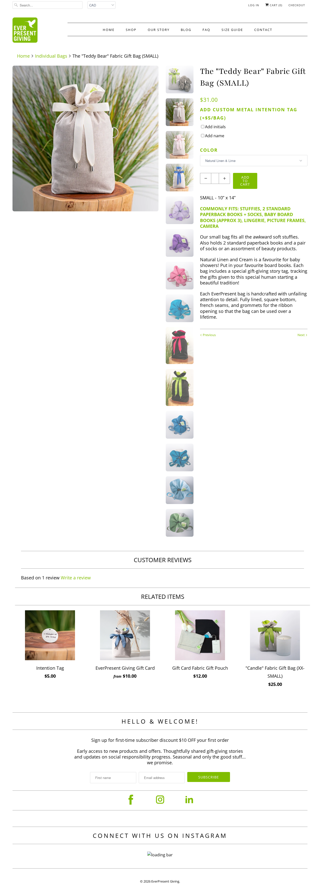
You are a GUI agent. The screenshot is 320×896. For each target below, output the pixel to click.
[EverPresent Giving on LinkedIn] (189, 799)
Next (302, 335)
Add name (214, 135)
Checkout (296, 5)
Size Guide (232, 29)
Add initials (215, 126)
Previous (209, 335)
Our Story (159, 29)
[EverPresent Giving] (25, 31)
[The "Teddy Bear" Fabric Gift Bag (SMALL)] (85, 138)
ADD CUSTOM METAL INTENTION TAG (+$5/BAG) (248, 114)
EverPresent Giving (165, 881)
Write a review (76, 578)
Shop (131, 29)
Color (209, 150)
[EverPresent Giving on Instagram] (160, 799)
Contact (263, 29)
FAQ (206, 29)
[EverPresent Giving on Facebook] (130, 799)
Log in (253, 5)
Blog (186, 29)
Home (108, 29)
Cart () (275, 5)
